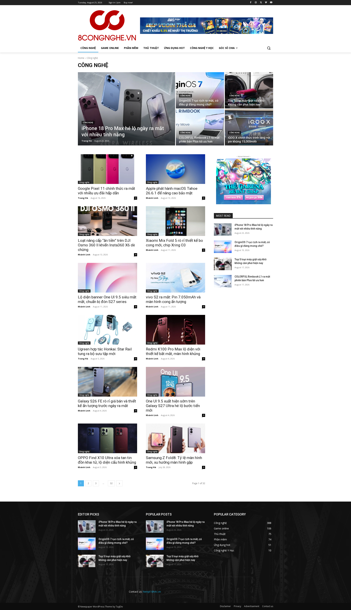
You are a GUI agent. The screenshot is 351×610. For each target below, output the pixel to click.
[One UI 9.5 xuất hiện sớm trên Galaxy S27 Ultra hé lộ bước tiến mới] (175, 382)
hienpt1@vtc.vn (152, 591)
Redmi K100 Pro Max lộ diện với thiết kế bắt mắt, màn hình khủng (173, 351)
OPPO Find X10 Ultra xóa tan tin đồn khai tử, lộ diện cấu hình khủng (107, 460)
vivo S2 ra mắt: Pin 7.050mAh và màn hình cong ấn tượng (173, 299)
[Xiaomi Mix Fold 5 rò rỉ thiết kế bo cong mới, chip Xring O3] (175, 221)
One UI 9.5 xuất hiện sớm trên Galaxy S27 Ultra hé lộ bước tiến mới (173, 406)
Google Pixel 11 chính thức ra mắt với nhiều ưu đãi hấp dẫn (106, 190)
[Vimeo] (266, 3)
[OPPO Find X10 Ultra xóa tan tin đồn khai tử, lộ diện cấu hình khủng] (107, 438)
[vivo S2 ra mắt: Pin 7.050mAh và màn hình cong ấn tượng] (175, 278)
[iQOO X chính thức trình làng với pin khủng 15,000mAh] (249, 127)
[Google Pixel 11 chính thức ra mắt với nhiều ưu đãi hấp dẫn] (107, 169)
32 (111, 483)
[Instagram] (256, 3)
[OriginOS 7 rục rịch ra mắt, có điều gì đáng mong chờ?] (200, 90)
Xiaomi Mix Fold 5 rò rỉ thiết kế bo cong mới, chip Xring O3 (174, 242)
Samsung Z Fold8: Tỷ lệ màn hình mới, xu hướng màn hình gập (174, 460)
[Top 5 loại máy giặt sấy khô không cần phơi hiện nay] (249, 90)
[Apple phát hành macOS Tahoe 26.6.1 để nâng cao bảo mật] (175, 169)
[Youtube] (271, 3)
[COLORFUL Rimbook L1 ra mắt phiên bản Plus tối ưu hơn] (200, 127)
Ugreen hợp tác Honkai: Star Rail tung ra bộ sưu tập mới (105, 351)
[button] (268, 48)
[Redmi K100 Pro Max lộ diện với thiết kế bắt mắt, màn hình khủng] (175, 330)
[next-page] (119, 483)
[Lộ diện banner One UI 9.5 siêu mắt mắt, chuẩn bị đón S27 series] (107, 278)
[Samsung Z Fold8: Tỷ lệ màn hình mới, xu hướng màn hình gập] (175, 438)
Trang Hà (83, 198)
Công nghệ (88, 123)
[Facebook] (251, 3)
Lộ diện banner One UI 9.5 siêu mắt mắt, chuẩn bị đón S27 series (107, 299)
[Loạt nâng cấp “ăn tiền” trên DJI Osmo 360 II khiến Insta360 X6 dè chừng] (107, 221)
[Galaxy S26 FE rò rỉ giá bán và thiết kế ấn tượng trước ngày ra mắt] (107, 382)
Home (81, 58)
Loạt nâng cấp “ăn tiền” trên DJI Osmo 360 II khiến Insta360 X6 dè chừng (106, 245)
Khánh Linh (152, 198)
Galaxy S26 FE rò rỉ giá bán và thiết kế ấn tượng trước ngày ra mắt (107, 403)
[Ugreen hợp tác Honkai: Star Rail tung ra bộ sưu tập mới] (107, 330)
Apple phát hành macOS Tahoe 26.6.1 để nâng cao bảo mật (171, 190)
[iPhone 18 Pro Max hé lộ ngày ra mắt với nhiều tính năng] (126, 108)
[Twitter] (261, 3)
